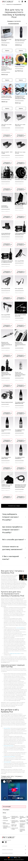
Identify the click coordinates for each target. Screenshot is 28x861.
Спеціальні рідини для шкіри (22, 830)
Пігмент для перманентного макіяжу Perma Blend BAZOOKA (6, 68)
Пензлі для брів (7, 761)
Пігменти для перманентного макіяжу (15, 821)
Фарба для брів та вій (14, 825)
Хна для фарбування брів (22, 817)
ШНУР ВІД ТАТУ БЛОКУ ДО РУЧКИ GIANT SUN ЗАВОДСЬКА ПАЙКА (20, 486)
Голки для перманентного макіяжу (6, 827)
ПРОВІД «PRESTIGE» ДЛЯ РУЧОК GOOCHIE (6, 97)
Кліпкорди (5, 820)
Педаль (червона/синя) (7, 402)
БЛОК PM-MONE (19, 205)
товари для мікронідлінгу (15, 653)
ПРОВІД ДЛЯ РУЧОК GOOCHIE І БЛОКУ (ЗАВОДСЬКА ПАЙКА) (20, 97)
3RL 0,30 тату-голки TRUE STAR (20, 125)
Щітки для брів (7, 728)
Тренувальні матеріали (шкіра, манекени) (22, 825)
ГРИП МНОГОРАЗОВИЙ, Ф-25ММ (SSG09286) (7, 261)
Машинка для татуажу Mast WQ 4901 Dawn (20, 40)
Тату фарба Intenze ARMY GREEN (6, 458)
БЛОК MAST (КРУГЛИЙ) (20, 179)
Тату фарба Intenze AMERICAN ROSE (20, 403)
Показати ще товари (14, 505)
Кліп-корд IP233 (19, 288)
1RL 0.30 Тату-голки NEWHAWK (6, 40)
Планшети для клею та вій (9, 756)
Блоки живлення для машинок (6, 817)
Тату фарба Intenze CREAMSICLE (20, 458)
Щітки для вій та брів (14, 828)
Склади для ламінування (22, 821)
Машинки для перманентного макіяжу (15, 817)
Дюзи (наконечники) (6, 823)
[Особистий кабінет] (22, 1)
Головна (3, 4)
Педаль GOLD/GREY (20, 66)
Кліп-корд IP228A (19, 261)
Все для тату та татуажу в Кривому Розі (14, 4)
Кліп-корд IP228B (5, 288)
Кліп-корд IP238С (5, 314)
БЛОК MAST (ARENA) (6, 179)
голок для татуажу (20, 627)
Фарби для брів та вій (8, 745)
